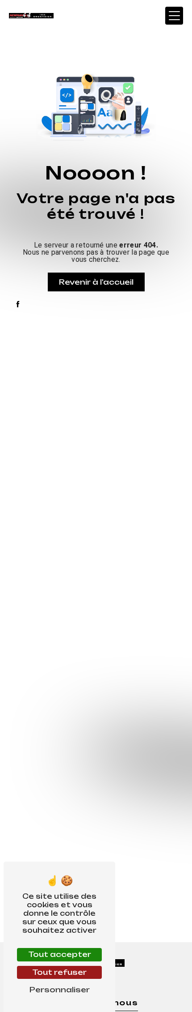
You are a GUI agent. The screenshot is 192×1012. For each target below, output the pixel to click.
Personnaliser (59, 989)
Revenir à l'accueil (96, 282)
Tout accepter (59, 954)
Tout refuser (59, 972)
